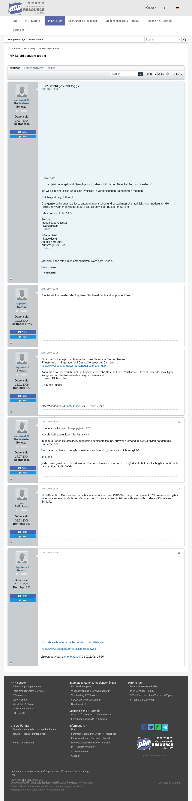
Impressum (17, 771)
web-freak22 (22, 100)
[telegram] (165, 728)
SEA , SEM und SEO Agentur (85, 699)
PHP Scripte (33, 20)
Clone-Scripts (20, 699)
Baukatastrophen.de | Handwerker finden (34, 729)
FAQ (13, 774)
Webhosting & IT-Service (84, 695)
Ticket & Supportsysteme (26, 708)
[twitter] (151, 729)
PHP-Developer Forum (142, 690)
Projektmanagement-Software (29, 690)
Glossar (75, 755)
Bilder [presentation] (52, 68)
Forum (17, 48)
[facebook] (144, 729)
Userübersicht (78, 704)
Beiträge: (20, 123)
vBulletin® (26, 780)
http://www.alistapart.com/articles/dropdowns (68, 648)
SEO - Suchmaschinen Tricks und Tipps (151, 695)
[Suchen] (185, 39)
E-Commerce (19, 695)
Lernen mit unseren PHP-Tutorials (89, 719)
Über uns (76, 729)
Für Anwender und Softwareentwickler (91, 738)
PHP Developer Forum (49, 48)
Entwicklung (29, 48)
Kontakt (29, 771)
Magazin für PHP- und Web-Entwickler (91, 714)
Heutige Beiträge (17, 39)
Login (152, 8)
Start (16, 20)
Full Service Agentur (81, 686)
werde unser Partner (23, 742)
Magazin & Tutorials (160, 20)
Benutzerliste (36, 39)
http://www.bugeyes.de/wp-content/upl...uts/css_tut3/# (74, 365)
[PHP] (26, 7)
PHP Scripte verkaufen (83, 747)
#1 (179, 86)
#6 (179, 553)
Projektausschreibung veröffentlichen (91, 742)
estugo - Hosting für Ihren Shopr (29, 733)
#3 (179, 353)
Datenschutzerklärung (76, 771)
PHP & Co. (20, 30)
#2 (179, 289)
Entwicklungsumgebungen (27, 686)
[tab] (15, 67)
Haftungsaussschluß (52, 771)
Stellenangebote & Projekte (122, 20)
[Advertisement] (111, 134)
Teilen (24, 132)
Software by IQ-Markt (170, 782)
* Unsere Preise (79, 751)
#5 (179, 489)
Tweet (24, 136)
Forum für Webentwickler (143, 686)
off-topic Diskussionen (142, 699)
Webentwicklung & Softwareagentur (90, 690)
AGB (36, 771)
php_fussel (22, 367)
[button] (166, 8)
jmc (22, 503)
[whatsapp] (158, 729)
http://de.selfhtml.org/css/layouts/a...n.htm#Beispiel (72, 642)
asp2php (21, 303)
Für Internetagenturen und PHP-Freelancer (93, 733)
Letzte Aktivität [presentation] (34, 68)
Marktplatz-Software (23, 704)
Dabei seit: (22, 116)
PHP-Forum (55, 20)
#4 (179, 422)
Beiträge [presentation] (15, 68)
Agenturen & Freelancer (83, 20)
